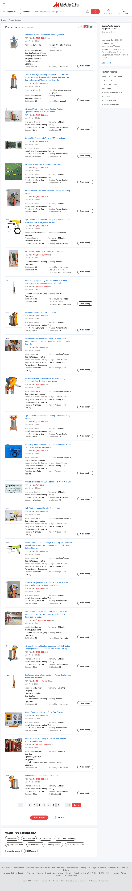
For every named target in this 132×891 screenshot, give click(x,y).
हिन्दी (107, 873)
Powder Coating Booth (111, 104)
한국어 (94, 873)
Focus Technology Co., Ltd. (49, 881)
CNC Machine (30, 851)
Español (21, 873)
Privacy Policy (104, 881)
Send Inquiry (85, 66)
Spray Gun (106, 96)
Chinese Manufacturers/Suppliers (38, 868)
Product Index (113, 868)
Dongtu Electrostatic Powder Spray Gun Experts (44, 712)
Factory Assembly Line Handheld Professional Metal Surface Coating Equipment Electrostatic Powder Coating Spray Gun (47, 341)
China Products (18, 868)
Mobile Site (124, 868)
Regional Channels (99, 868)
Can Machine (45, 838)
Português (30, 873)
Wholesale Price (72, 868)
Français (40, 873)
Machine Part (12, 838)
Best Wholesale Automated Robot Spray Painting (44, 251)
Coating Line (107, 80)
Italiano (60, 873)
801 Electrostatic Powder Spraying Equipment (43, 164)
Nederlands (78, 873)
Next (76, 805)
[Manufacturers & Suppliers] (66, 4)
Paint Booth (106, 88)
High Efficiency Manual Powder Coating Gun (42, 508)
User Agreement (80, 881)
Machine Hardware (35, 844)
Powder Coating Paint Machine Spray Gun (41, 775)
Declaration (93, 881)
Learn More (107, 63)
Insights (66, 870)
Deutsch (68, 873)
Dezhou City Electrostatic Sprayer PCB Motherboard (45, 138)
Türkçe (123, 873)
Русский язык (50, 873)
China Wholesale (58, 868)
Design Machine (29, 838)
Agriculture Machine (15, 844)
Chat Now (61, 817)
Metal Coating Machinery (112, 76)
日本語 (101, 873)
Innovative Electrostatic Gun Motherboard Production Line (48, 482)
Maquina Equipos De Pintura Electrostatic (41, 312)
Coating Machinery (109, 84)
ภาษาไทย (115, 873)
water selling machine (75, 844)
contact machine (13, 851)
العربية (87, 873)
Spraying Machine (109, 100)
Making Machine (54, 844)
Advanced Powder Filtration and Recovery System (44, 34)
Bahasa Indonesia (71, 875)
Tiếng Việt (58, 875)
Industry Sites (85, 868)
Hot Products (5, 868)
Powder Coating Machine (112, 92)
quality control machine (65, 838)
